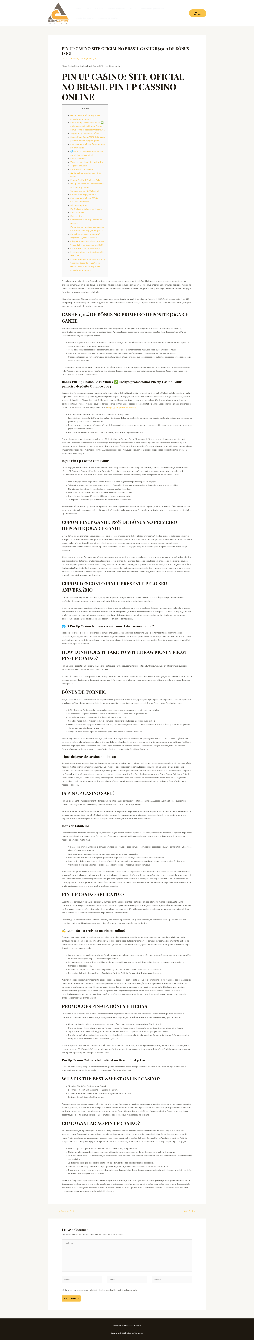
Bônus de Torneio (78, 158)
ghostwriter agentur (85, 18)
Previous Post (66, 1211)
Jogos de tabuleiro (78, 165)
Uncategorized (86, 58)
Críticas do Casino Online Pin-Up (85, 248)
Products (99, 8)
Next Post (189, 1211)
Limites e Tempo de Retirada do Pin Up (87, 259)
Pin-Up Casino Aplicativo (81, 169)
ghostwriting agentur (108, 18)
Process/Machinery (116, 8)
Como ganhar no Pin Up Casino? (84, 191)
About (88, 8)
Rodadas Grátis (77, 216)
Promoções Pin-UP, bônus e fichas (85, 180)
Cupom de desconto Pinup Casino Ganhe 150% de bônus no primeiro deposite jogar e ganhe (85, 266)
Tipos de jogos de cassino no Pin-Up (86, 162)
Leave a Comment (70, 58)
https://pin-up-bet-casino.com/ (121, 407)
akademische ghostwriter (152, 8)
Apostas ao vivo (77, 212)
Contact (132, 8)
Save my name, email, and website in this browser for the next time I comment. (101, 1290)
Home (78, 8)
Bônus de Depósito (78, 205)
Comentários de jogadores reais (84, 194)
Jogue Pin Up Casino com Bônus (84, 133)
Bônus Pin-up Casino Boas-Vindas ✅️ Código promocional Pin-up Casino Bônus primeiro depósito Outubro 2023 (88, 126)
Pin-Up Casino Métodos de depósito (86, 209)
